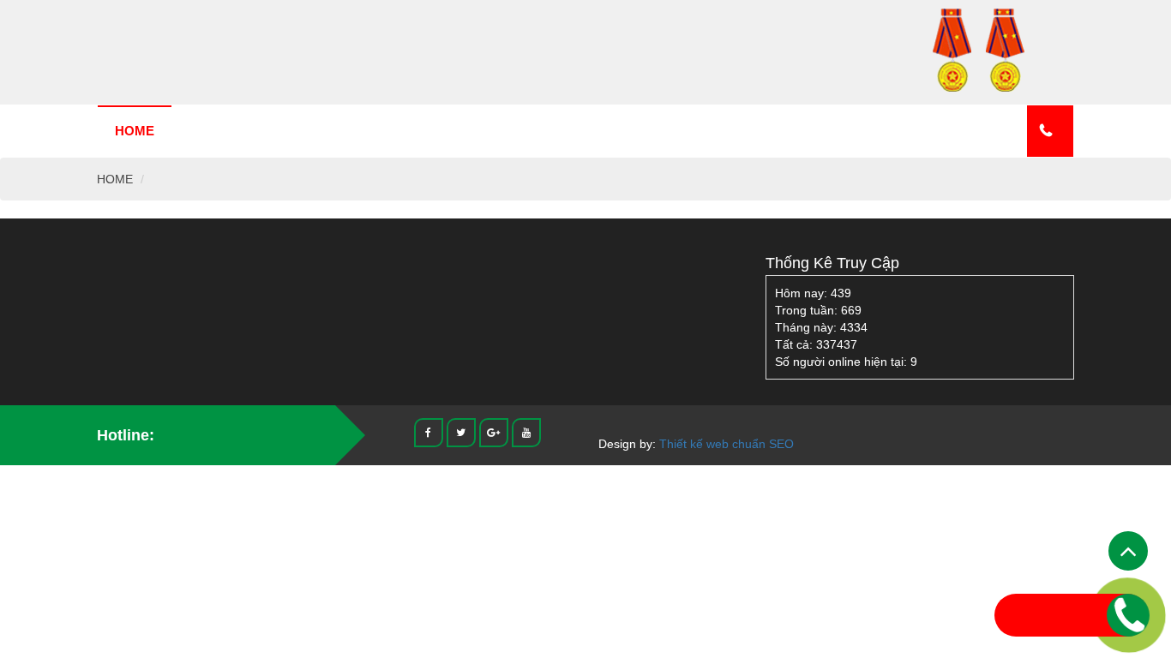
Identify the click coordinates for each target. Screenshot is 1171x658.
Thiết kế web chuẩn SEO (726, 444)
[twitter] (461, 432)
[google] (493, 432)
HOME (134, 130)
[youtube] (526, 432)
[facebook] (428, 432)
